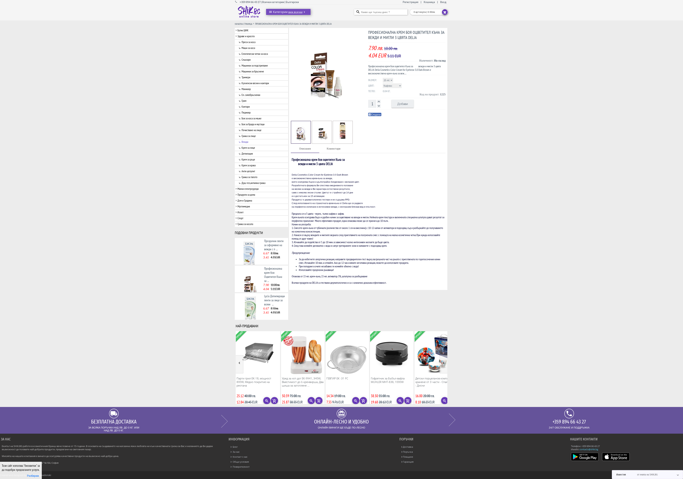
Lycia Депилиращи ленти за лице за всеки (274, 300)
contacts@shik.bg (588, 449)
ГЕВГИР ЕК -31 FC (337, 378)
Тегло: (371, 91)
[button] (647, 474)
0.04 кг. (387, 91)
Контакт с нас (239, 456)
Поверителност (241, 466)
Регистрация (411, 2)
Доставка (408, 446)
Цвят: (371, 85)
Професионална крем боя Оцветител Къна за (273, 274)
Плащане (408, 456)
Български (292, 2)
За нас (236, 451)
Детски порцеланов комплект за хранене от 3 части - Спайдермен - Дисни (436, 382)
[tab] (305, 148)
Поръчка (408, 451)
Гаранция (408, 461)
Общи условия (240, 461)
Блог (235, 446)
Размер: (372, 80)
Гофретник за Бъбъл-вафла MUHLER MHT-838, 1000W (388, 380)
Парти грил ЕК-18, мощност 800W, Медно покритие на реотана (254, 382)
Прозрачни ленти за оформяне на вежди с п (274, 245)
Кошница (429, 2)
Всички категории (273, 2)
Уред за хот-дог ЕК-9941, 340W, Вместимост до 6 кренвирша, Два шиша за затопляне (303, 382)
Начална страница (243, 23)
